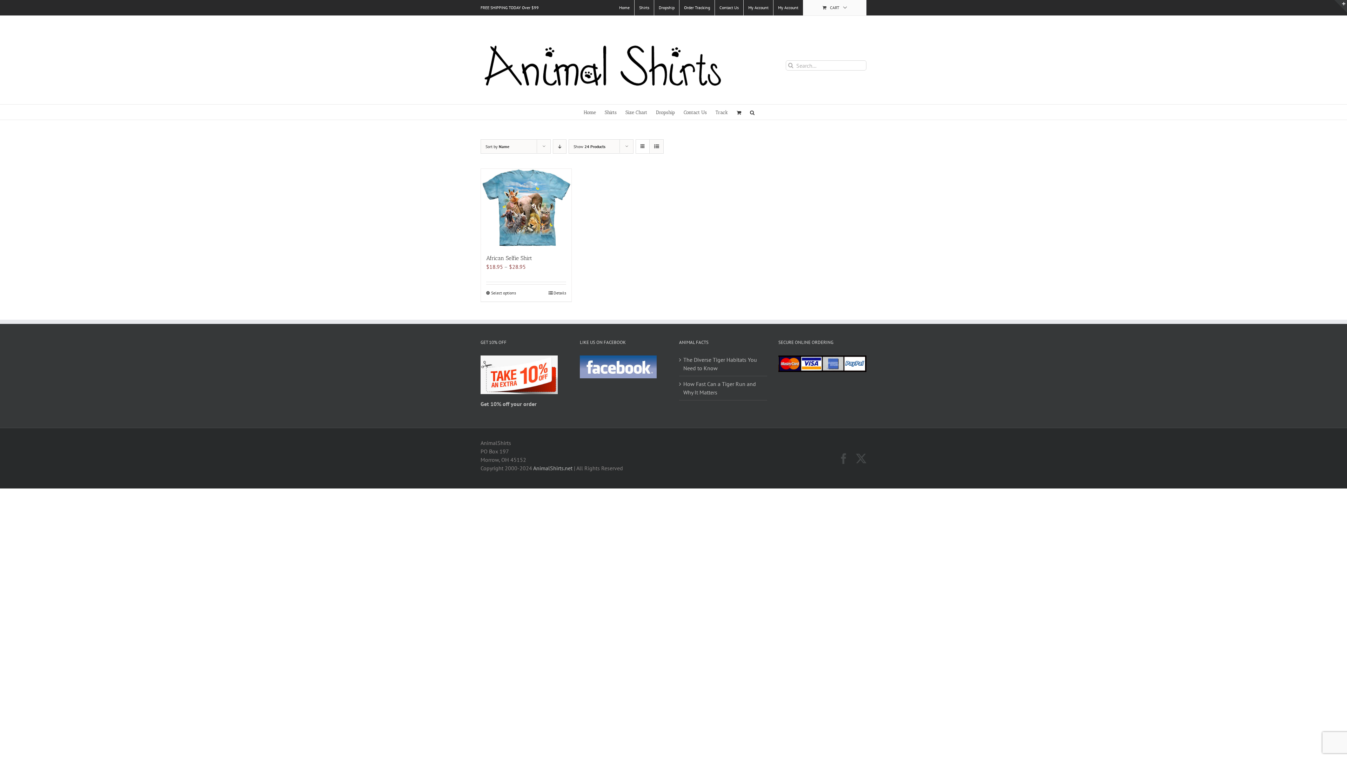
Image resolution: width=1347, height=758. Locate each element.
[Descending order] (560, 146)
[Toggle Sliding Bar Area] (1340, 6)
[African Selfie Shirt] (526, 208)
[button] (752, 112)
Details (560, 292)
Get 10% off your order (509, 403)
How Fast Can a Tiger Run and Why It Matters (719, 388)
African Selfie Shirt (509, 258)
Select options (503, 292)
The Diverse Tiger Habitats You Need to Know (720, 364)
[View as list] (656, 146)
